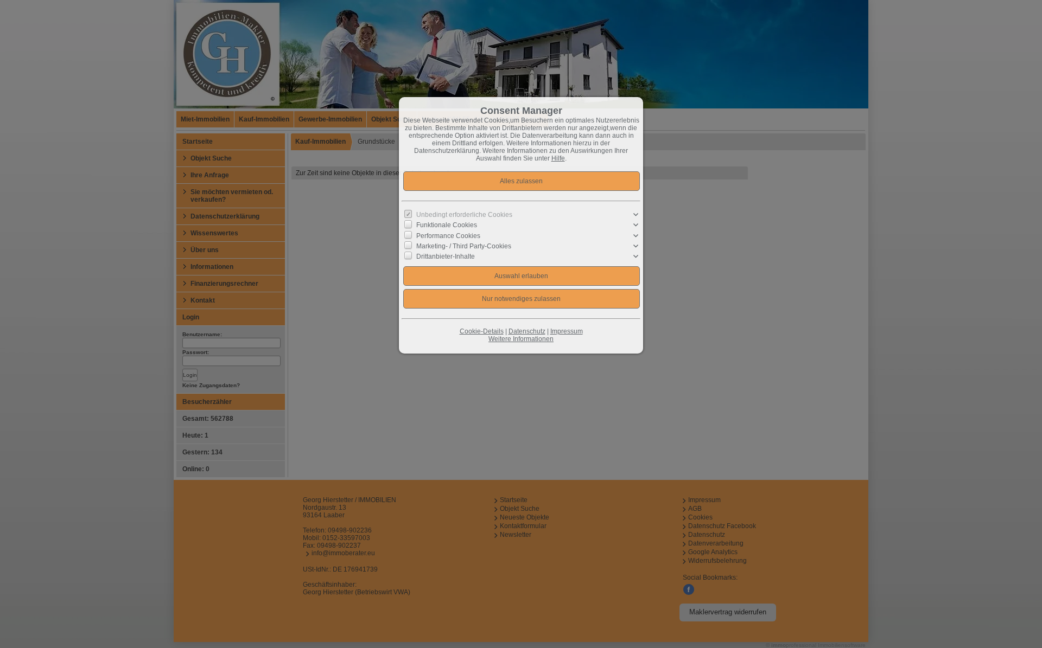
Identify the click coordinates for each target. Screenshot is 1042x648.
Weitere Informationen (521, 339)
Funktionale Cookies (446, 225)
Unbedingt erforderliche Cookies (464, 215)
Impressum (566, 331)
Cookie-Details (482, 331)
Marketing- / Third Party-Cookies (463, 246)
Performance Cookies (448, 235)
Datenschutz (527, 331)
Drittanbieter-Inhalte (445, 256)
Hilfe (558, 158)
